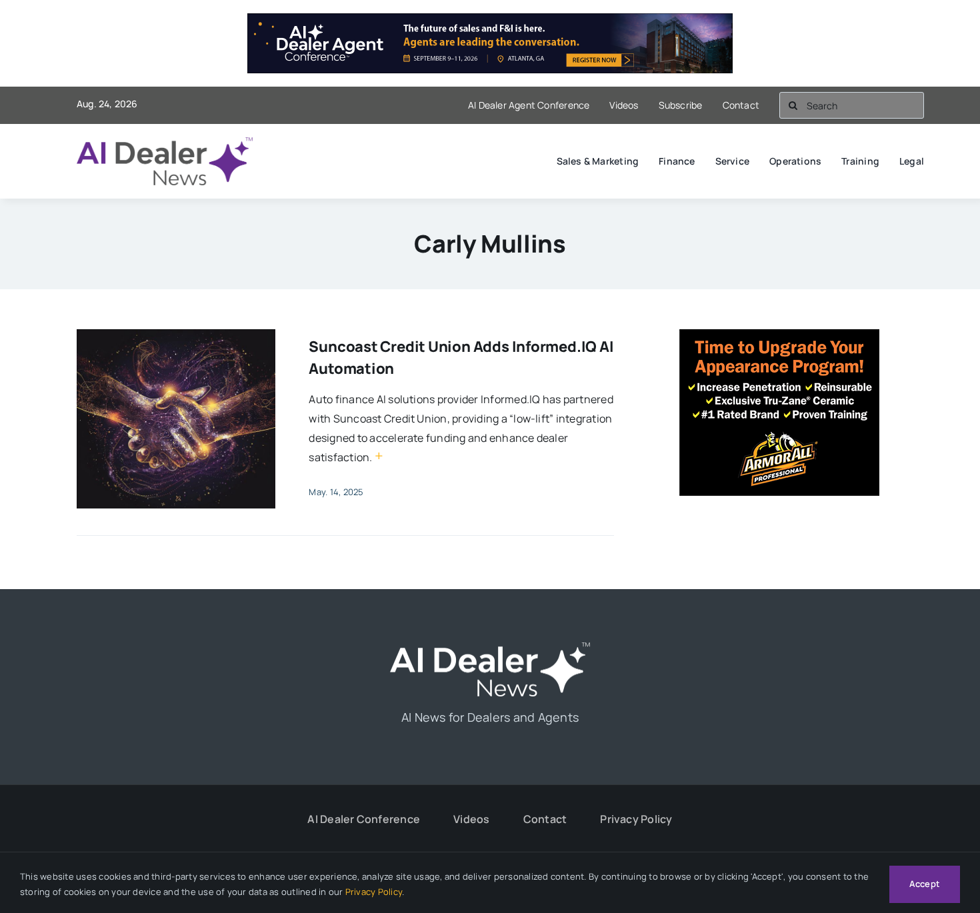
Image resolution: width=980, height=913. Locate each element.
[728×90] (490, 22)
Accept (924, 884)
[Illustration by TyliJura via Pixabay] (176, 334)
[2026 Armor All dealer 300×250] (779, 338)
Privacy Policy (373, 892)
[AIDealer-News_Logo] (165, 142)
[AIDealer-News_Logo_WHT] (490, 647)
